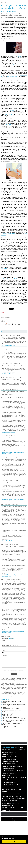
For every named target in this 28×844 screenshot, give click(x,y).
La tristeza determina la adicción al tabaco (12, 705)
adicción (5, 320)
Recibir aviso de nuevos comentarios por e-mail (13, 670)
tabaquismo (18, 320)
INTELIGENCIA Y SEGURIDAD (9, 798)
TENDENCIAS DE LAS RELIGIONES (10, 761)
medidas (14, 65)
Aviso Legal (4, 826)
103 (15, 727)
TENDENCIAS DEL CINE (16, 789)
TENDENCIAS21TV (16, 796)
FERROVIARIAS (22, 777)
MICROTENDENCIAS (20, 787)
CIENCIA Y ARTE (6, 810)
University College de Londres (8, 233)
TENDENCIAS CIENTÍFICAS (19, 750)
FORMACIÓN (16, 780)
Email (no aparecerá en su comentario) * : (10, 645)
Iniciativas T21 (19, 808)
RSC (3, 789)
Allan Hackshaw (4, 268)
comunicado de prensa (12, 76)
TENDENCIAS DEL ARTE (8, 773)
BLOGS (13, 775)
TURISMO (17, 773)
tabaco (14, 320)
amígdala (12, 110)
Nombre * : (4, 640)
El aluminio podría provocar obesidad (11, 704)
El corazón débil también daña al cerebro (12, 701)
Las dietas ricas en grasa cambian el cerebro (13, 723)
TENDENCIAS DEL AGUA (8, 787)
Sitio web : (4, 650)
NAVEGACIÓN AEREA (7, 780)
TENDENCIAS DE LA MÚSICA (9, 782)
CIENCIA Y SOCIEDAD (7, 754)
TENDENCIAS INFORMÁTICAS (9, 768)
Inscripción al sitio (5, 833)
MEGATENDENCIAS (6, 750)
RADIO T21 (4, 801)
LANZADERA (16, 803)
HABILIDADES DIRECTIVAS (8, 764)
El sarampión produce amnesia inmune (11, 719)
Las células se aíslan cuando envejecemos (12, 710)
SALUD (6, 2)
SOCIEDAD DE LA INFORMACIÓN (9, 777)
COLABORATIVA (21, 798)
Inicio (2, 2)
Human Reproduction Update (10, 278)
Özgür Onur (8, 124)
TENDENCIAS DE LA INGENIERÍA (9, 757)
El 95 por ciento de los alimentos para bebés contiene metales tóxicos (12, 716)
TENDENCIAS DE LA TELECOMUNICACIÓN (12, 766)
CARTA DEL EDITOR (13, 801)
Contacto (4, 829)
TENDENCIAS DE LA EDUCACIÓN (10, 784)
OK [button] (14, 841)
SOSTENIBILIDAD (6, 796)
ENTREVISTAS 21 (6, 775)
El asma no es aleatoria (8, 708)
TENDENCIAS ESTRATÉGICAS (9, 759)
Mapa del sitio (4, 831)
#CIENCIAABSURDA (6, 803)
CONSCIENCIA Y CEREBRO (8, 808)
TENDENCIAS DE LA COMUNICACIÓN (11, 794)
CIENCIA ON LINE (19, 747)
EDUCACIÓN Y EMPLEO (7, 805)
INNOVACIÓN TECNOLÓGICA (9, 752)
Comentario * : (5, 655)
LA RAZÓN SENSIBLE (21, 770)
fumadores (10, 320)
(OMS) (19, 56)
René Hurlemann (9, 114)
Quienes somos (5, 824)
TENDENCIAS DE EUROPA (8, 770)
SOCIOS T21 (5, 791)
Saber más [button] (11, 838)
